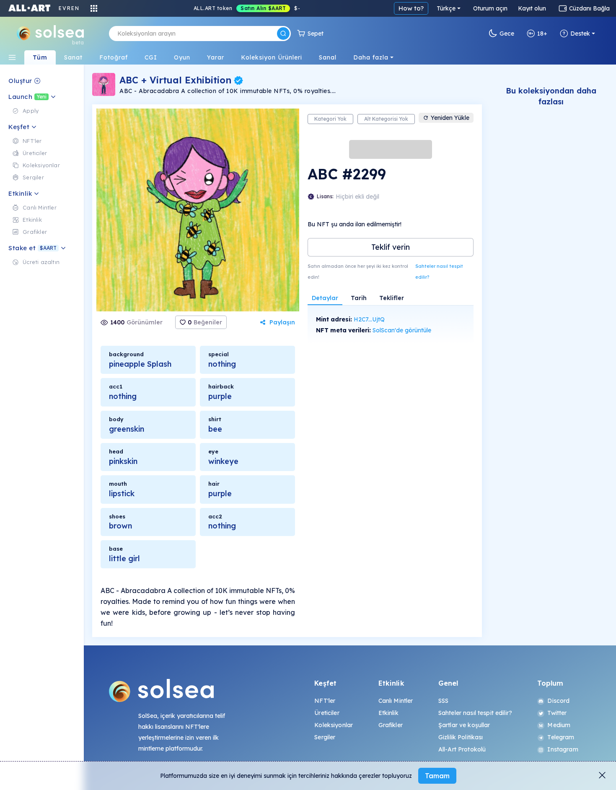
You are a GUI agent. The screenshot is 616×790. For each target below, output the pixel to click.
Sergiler (324, 737)
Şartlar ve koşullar (464, 725)
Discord (558, 701)
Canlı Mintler (395, 701)
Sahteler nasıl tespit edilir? (439, 271)
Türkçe (446, 8)
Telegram (560, 737)
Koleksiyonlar (333, 725)
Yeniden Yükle (450, 118)
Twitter (557, 713)
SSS (443, 701)
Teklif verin (390, 247)
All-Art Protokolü (462, 749)
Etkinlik (388, 713)
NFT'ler (324, 701)
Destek (580, 33)
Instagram (562, 749)
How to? (411, 8)
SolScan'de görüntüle (402, 330)
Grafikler (390, 725)
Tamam (437, 776)
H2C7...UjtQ (369, 319)
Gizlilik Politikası (460, 737)
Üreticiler (326, 713)
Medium (558, 725)
